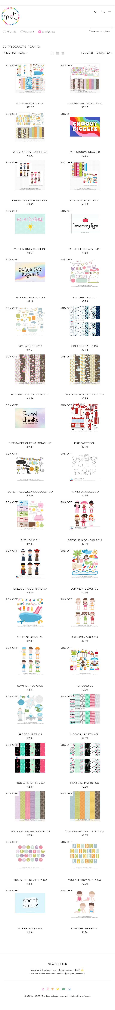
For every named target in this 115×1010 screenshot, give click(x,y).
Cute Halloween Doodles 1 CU (30, 492)
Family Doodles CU (85, 492)
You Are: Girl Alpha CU (30, 880)
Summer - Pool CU (30, 637)
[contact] (70, 989)
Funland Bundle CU (85, 200)
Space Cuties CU (30, 734)
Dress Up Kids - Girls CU (85, 540)
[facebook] (49, 989)
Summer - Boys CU (30, 686)
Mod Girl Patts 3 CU (84, 734)
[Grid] (52, 53)
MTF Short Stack (30, 928)
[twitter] (58, 989)
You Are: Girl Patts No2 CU (30, 831)
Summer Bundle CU (30, 103)
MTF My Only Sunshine (30, 249)
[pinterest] (54, 989)
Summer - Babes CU (85, 928)
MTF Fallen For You (30, 297)
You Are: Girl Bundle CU (85, 103)
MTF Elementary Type (85, 249)
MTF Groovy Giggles (85, 152)
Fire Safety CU (84, 443)
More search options (99, 31)
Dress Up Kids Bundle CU (30, 200)
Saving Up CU (30, 540)
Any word (29, 31)
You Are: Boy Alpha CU (84, 880)
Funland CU (85, 686)
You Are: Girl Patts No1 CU (30, 394)
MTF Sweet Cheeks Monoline (30, 443)
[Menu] (110, 12)
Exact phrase (48, 31)
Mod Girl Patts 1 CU (84, 783)
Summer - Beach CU (85, 589)
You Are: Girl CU (85, 297)
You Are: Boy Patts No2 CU (84, 831)
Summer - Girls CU (85, 637)
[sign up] (65, 989)
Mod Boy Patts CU (84, 346)
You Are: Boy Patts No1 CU (85, 394)
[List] (57, 53)
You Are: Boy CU (30, 346)
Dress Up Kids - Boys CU (30, 589)
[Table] (63, 53)
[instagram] (44, 989)
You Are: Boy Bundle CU (30, 152)
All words (11, 31)
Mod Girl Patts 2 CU (30, 783)
